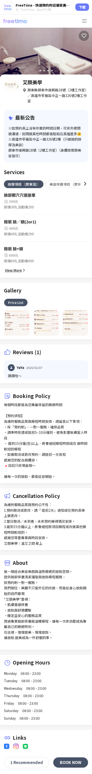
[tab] (23, 184)
